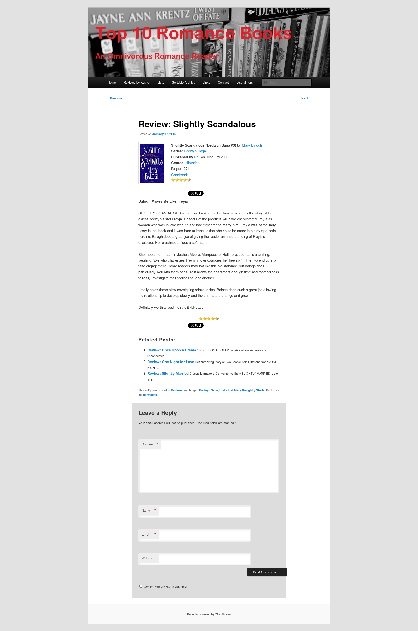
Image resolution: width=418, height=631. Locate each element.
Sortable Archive (183, 82)
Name (149, 510)
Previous (114, 98)
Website (147, 558)
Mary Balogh (252, 144)
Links (206, 82)
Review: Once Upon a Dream (171, 349)
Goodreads (180, 174)
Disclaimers (244, 82)
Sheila (260, 390)
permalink (150, 394)
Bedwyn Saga (195, 150)
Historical (193, 162)
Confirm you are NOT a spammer (165, 586)
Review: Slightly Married (168, 373)
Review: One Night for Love (170, 361)
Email (149, 534)
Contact (223, 82)
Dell (197, 156)
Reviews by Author (137, 82)
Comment (150, 444)
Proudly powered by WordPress (209, 614)
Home (112, 82)
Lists (160, 82)
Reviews (177, 390)
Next (306, 98)
